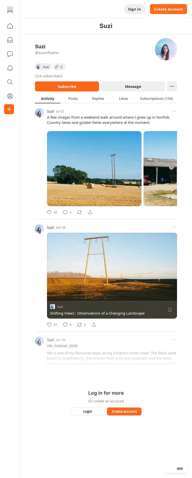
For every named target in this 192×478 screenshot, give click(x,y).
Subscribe (67, 86)
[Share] (90, 212)
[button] (10, 26)
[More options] (174, 111)
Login (87, 411)
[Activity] (10, 68)
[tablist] (106, 98)
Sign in (134, 9)
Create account (168, 9)
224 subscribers (48, 75)
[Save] (170, 310)
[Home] (10, 10)
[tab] (47, 98)
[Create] (9, 109)
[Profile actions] (172, 86)
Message (133, 86)
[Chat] (10, 54)
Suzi (50, 111)
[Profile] (10, 96)
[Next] (171, 167)
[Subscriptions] (10, 40)
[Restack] (79, 212)
